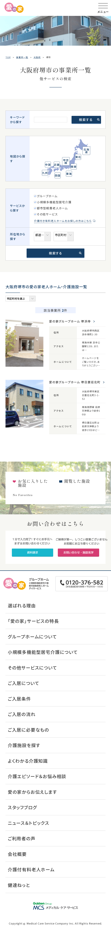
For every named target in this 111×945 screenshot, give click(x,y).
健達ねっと (19, 885)
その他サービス (47, 214)
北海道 (86, 151)
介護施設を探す (24, 745)
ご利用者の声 (22, 838)
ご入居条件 (19, 698)
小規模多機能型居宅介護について (43, 652)
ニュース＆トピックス (28, 823)
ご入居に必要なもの (28, 729)
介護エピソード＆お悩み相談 (37, 776)
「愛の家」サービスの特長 (33, 621)
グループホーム (47, 196)
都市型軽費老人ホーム (52, 208)
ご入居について (23, 683)
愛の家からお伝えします (32, 792)
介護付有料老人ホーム (31, 869)
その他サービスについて (32, 667)
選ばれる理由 (22, 605)
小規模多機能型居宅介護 (54, 202)
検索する (55, 253)
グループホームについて (32, 636)
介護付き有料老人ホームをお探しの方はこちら (63, 221)
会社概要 (17, 854)
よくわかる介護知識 (28, 760)
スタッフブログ (22, 807)
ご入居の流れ (22, 714)
